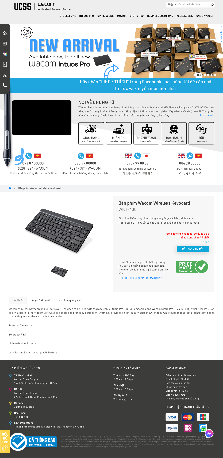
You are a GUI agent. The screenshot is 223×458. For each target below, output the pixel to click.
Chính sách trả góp (176, 387)
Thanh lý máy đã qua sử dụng (182, 399)
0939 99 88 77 (137, 164)
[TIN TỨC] (6, 44)
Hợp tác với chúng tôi (178, 383)
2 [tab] (198, 75)
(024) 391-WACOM (85, 169)
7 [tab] (215, 75)
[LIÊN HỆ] (6, 86)
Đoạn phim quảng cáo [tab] (69, 300)
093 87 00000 (33, 164)
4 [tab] (205, 75)
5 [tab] (208, 75)
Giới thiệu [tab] (18, 300)
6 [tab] (211, 75)
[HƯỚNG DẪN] (6, 65)
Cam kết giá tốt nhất (177, 379)
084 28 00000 (190, 164)
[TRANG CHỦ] (6, 33)
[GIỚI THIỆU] (6, 54)
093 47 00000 (85, 164)
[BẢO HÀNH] (6, 75)
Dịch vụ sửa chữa (175, 395)
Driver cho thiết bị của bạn (181, 375)
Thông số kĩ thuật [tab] (39, 300)
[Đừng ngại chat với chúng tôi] (209, 433)
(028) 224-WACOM (33, 169)
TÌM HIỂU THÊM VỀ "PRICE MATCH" (139, 278)
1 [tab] (195, 75)
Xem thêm (206, 115)
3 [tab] (201, 75)
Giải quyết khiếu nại (177, 391)
